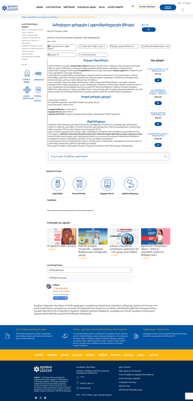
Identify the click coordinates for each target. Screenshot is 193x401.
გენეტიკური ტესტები (27, 54)
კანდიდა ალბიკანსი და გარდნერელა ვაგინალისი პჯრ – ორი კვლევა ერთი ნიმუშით (124, 249)
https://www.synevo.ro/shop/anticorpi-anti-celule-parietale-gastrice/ (70, 210)
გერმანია (39, 355)
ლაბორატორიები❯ (88, 55)
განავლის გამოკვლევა (28, 51)
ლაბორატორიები (53, 7)
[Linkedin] (45, 398)
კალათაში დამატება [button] (158, 80)
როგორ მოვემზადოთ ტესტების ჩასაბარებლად (136, 374)
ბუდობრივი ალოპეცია (119, 134)
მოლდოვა (116, 355)
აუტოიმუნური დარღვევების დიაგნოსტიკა (43, 17)
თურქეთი (103, 355)
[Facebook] (36, 398)
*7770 (82, 377)
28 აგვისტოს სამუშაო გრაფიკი (61, 246)
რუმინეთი (52, 355)
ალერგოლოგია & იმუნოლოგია (30, 40)
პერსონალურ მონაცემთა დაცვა (130, 390)
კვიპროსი (153, 355)
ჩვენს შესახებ (69, 7)
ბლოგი (102, 7)
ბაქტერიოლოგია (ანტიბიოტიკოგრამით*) (33, 48)
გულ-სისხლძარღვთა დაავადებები (31, 56)
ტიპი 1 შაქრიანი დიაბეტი (101, 134)
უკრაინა (64, 355)
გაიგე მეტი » (52, 249)
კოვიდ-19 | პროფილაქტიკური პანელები (32, 29)
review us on (59, 298)
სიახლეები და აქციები (86, 7)
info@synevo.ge (85, 388)
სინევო (24, 17)
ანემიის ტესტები (26, 43)
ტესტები (39, 7)
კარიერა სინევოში (115, 7)
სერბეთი (90, 355)
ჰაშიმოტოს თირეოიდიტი (69, 134)
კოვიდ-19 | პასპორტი (27, 32)
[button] (133, 6)
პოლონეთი (128, 355)
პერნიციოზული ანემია (79, 66)
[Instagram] (41, 398)
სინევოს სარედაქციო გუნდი (57, 31)
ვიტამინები (24, 59)
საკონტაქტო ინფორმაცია (85, 367)
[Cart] (182, 10)
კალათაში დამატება (149, 29)
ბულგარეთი (77, 355)
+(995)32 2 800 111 (87, 383)
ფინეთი (141, 355)
